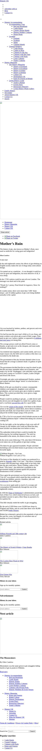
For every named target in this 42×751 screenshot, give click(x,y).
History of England (20, 67)
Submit (24, 589)
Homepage (8, 222)
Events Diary (18, 85)
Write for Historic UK (16, 717)
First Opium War (6, 574)
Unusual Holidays (15, 46)
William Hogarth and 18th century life (13, 534)
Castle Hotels (18, 28)
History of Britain (19, 73)
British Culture (14, 697)
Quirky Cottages (19, 60)
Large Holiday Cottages (17, 686)
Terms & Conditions (7, 723)
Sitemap (12, 719)
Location (12, 36)
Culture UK (17, 75)
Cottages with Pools (20, 56)
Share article (5, 232)
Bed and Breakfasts (20, 26)
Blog (6, 11)
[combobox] (18, 731)
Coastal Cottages (10, 742)
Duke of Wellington (16, 493)
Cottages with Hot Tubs (21, 54)
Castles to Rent (18, 50)
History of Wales (19, 71)
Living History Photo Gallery (23, 89)
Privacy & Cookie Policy (24, 723)
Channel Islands (19, 44)
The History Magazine (17, 65)
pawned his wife (18, 403)
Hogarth (9, 461)
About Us (12, 711)
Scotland (16, 40)
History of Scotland (20, 69)
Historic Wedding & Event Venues (21, 690)
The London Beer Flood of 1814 (11, 561)
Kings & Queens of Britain (22, 79)
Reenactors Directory (20, 87)
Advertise (12, 713)
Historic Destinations (16, 699)
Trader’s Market (19, 83)
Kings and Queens (15, 695)
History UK (8, 226)
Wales (15, 42)
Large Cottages (18, 58)
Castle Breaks (18, 48)
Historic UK (4, 1)
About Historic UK (11, 95)
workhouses (4, 481)
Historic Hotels (14, 681)
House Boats (18, 34)
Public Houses (13, 510)
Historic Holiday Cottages (22, 32)
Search (6, 99)
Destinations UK (19, 77)
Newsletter (8, 93)
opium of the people (16, 407)
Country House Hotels (21, 30)
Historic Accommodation (13, 22)
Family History (9, 91)
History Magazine (10, 62)
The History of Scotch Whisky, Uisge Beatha (16, 547)
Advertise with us (10, 9)
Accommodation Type (17, 24)
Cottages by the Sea (20, 52)
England (16, 38)
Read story (4, 672)
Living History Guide (16, 81)
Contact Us (8, 13)
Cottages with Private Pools (18, 688)
